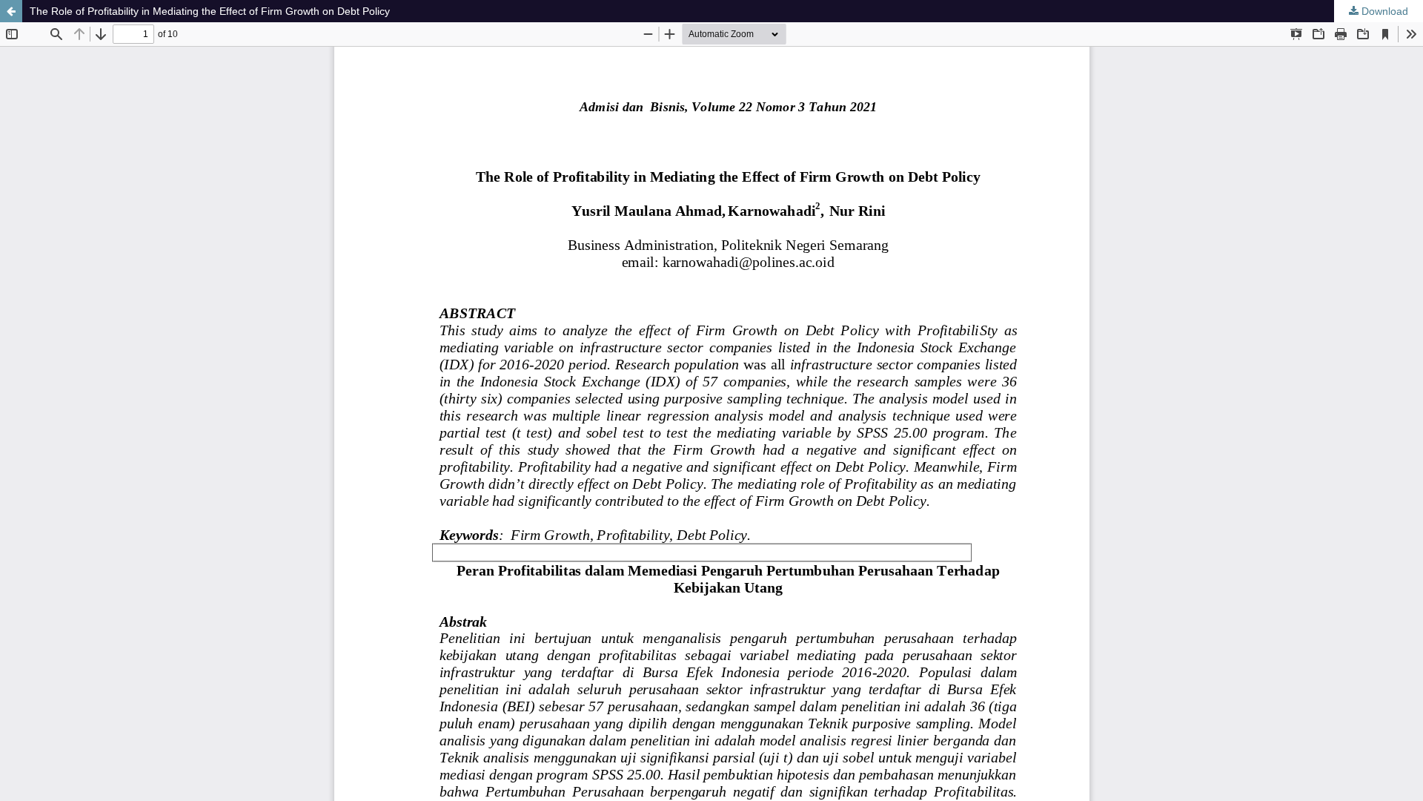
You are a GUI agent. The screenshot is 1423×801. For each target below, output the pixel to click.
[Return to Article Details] (11, 11)
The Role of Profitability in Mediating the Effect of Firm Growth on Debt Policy (210, 11)
